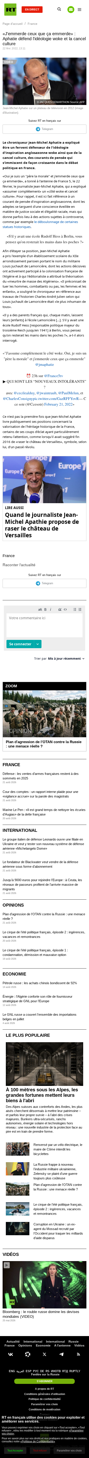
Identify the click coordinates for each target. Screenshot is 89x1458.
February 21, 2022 (58, 404)
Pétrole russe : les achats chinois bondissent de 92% (40, 983)
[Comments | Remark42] (44, 634)
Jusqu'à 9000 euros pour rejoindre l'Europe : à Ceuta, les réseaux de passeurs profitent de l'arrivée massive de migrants (42, 884)
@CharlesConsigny (18, 398)
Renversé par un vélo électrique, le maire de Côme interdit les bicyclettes (57, 1149)
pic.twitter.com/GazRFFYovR (56, 398)
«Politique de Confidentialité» (37, 1441)
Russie (73, 1341)
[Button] (70, 9)
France (9, 556)
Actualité (13, 1341)
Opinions (13, 905)
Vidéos (11, 1254)
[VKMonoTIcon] (10, 1354)
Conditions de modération (44, 1409)
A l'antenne (62, 1345)
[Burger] (79, 9)
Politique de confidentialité (45, 1399)
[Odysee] (27, 1354)
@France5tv (53, 375)
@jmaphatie (44, 364)
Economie (14, 974)
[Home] (10, 9)
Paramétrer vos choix (44, 1404)
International (20, 830)
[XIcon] (44, 1354)
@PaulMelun (68, 392)
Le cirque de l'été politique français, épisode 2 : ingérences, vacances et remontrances (58, 1209)
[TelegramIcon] (61, 1354)
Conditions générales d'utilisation (44, 1394)
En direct (32, 9)
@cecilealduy (24, 392)
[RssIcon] (78, 1354)
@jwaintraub (46, 392)
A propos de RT (44, 1388)
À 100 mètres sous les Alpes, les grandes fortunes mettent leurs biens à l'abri (42, 1095)
